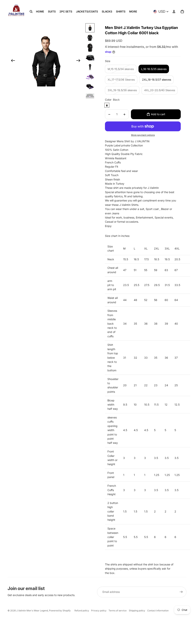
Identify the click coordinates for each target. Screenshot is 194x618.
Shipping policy (137, 610)
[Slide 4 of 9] (90, 57)
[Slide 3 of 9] (90, 47)
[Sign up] (181, 591)
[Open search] (31, 11)
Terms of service (118, 610)
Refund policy (81, 610)
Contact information (158, 610)
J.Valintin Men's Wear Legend (32, 610)
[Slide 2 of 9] (90, 37)
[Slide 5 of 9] (90, 67)
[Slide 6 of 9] (90, 77)
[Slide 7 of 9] (90, 87)
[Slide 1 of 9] (90, 28)
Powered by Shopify (60, 610)
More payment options (143, 135)
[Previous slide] (12, 61)
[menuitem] (133, 11)
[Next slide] (79, 61)
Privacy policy (98, 610)
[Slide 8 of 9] (90, 97)
